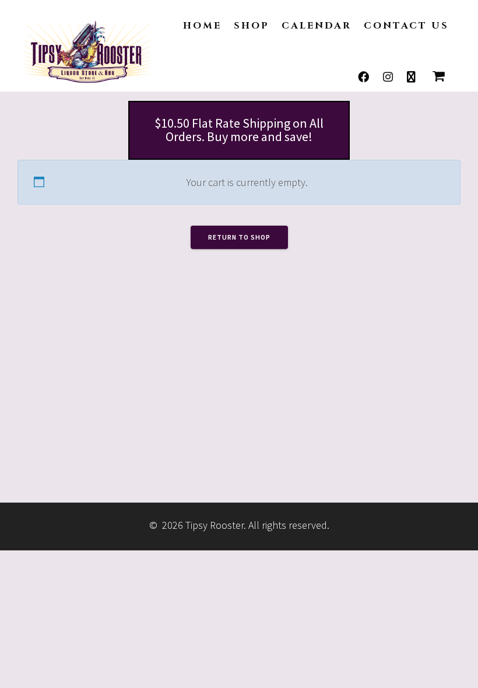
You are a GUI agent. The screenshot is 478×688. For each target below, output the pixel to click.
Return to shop (239, 237)
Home (202, 25)
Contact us (406, 25)
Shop (251, 25)
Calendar (317, 25)
